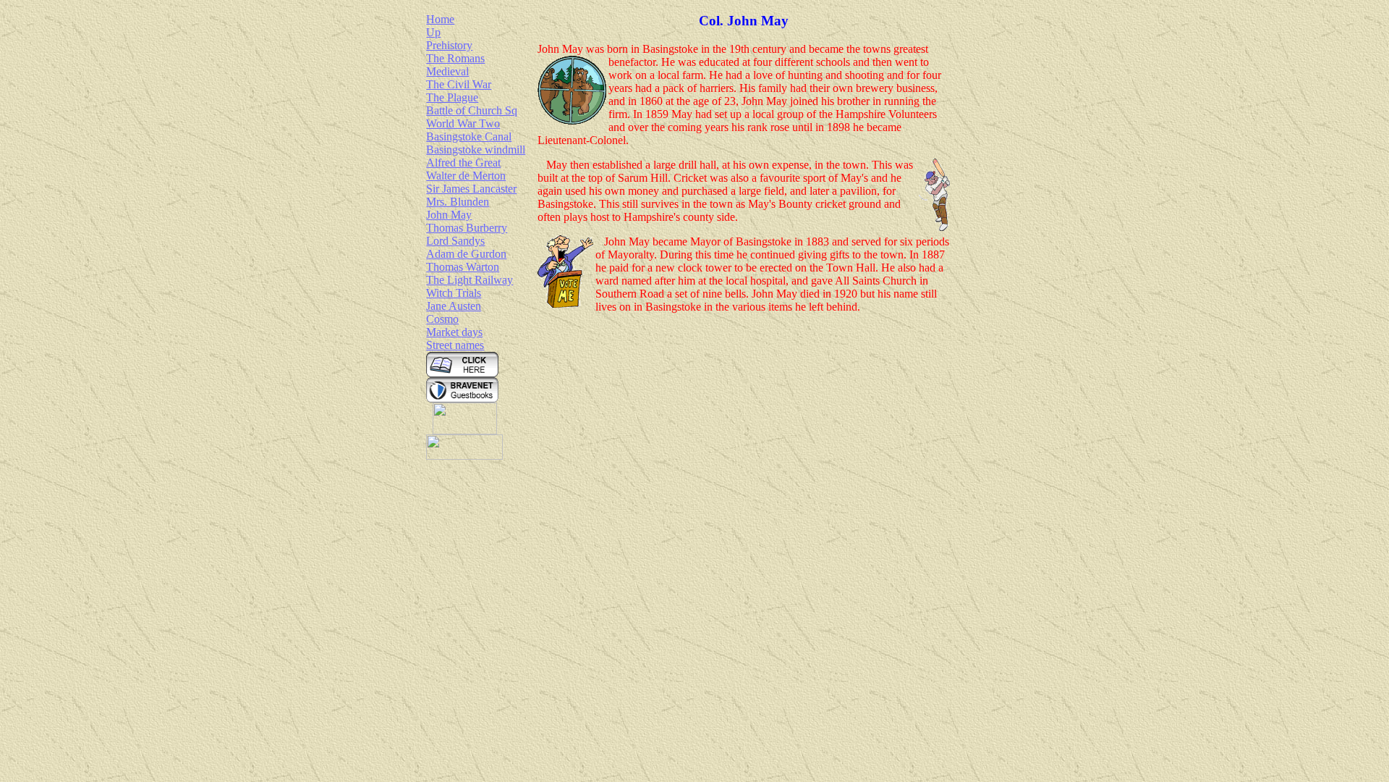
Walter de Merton (466, 175)
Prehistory (449, 45)
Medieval (447, 71)
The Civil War (458, 84)
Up (433, 32)
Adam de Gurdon (466, 254)
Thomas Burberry (466, 228)
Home (440, 19)
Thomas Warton (462, 267)
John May (449, 215)
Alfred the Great (463, 162)
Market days (454, 332)
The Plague (452, 97)
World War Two (463, 123)
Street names (455, 345)
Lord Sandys (455, 241)
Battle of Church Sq (471, 110)
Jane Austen (453, 306)
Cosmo (442, 319)
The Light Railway (469, 280)
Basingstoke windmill (475, 149)
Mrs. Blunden (457, 202)
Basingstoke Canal (468, 136)
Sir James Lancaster (471, 188)
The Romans (455, 58)
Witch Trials (453, 293)
